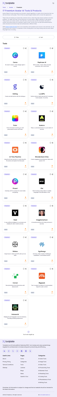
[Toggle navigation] (53, 3)
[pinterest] (26, 351)
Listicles (22, 367)
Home (22, 358)
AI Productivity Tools (44, 367)
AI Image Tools (42, 361)
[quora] (30, 351)
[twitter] (13, 351)
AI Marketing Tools (43, 373)
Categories (23, 361)
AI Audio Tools (42, 358)
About (4, 358)
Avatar (11, 7)
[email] (47, 395)
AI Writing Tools (42, 382)
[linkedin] (4, 351)
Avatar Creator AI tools (11, 26)
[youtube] (17, 351)
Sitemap (5, 367)
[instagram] (8, 351)
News (22, 373)
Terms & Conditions (8, 364)
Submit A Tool (24, 376)
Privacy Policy (7, 361)
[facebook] (21, 351)
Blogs (22, 370)
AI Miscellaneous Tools (44, 379)
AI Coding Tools (42, 376)
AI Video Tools (42, 364)
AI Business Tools (43, 370)
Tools (4, 7)
